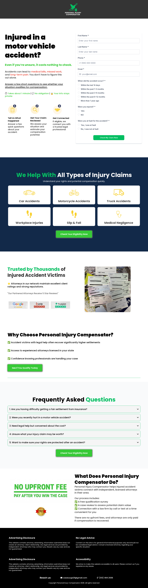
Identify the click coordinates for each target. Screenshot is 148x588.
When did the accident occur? (91, 81)
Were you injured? (86, 107)
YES (82, 111)
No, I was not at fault (89, 129)
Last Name (83, 47)
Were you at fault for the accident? (93, 121)
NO (82, 115)
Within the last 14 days (90, 85)
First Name (83, 35)
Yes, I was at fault (88, 125)
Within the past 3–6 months (92, 93)
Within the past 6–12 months (93, 97)
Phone (81, 58)
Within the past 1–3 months (92, 89)
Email (81, 69)
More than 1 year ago (90, 101)
